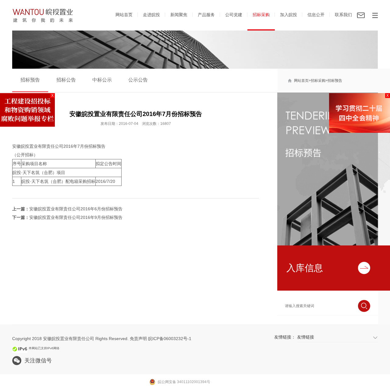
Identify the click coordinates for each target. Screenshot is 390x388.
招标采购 (261, 14)
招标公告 (66, 79)
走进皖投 (151, 14)
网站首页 (124, 14)
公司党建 (233, 14)
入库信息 (304, 268)
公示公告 (138, 79)
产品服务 (206, 14)
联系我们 (343, 14)
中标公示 (102, 79)
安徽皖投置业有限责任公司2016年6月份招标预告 (75, 208)
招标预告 (335, 80)
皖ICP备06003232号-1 (169, 338)
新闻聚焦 (178, 14)
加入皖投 (288, 14)
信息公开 (315, 14)
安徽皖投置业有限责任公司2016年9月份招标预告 (75, 217)
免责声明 (138, 338)
